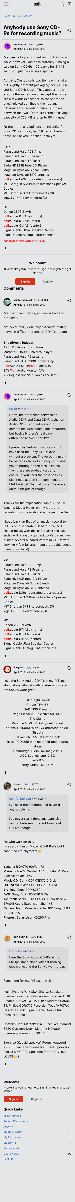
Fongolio (15, 951)
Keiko (13, 409)
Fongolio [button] (18, 667)
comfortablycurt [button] (22, 299)
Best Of (8, 1159)
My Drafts (37, 1142)
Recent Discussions (15, 1121)
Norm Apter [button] (20, 44)
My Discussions (13, 1137)
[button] (69, 31)
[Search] (62, 4)
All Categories (12, 1115)
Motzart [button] (17, 784)
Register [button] (48, 281)
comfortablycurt (21, 798)
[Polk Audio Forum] (37, 4)
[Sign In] (69, 4)
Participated (11, 1148)
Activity (8, 1126)
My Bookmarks (37, 1132)
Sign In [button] (25, 281)
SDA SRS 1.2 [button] (20, 937)
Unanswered (37, 1153)
